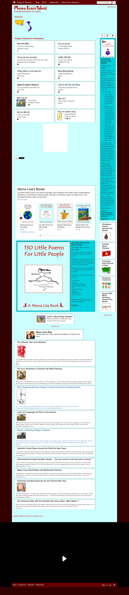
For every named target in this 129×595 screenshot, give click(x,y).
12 (56, 235)
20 (68, 235)
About (15, 584)
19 (67, 235)
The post (18, 408)
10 (53, 235)
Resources (40, 584)
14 (59, 235)
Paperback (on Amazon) (27, 232)
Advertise (31, 584)
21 (70, 235)
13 (58, 235)
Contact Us (22, 584)
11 (55, 235)
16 (62, 235)
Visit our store (22, 199)
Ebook (22, 229)
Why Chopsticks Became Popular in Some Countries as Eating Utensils (40, 408)
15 (61, 235)
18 (65, 235)
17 (64, 235)
